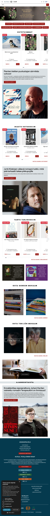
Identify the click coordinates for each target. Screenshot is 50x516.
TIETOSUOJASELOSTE (25, 450)
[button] (47, 1)
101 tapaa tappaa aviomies (31, 239)
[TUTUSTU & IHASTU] (25, 102)
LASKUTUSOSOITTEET (36, 492)
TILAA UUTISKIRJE (25, 466)
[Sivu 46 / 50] (41, 257)
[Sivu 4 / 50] (8, 257)
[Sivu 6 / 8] (26, 159)
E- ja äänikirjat (37, 27)
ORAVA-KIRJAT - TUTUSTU (25, 474)
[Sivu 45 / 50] (40, 257)
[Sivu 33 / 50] (31, 257)
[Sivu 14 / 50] (16, 257)
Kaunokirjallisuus (39, 24)
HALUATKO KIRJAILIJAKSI (36, 486)
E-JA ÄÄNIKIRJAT (25, 497)
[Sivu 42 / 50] (38, 257)
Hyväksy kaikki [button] (7, 509)
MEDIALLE (37, 490)
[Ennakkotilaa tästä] (25, 420)
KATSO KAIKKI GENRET (41, 317)
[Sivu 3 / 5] (25, 67)
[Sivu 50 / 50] (44, 257)
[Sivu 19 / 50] (20, 257)
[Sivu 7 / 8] (27, 159)
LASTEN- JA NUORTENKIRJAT (36, 302)
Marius (30, 52)
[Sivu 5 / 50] (9, 257)
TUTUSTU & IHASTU (9, 82)
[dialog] (11, 497)
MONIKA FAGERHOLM (13, 340)
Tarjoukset (29, 24)
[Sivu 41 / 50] (37, 257)
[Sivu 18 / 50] (19, 257)
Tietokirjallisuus (7, 27)
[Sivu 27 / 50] (26, 257)
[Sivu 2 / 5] (24, 67)
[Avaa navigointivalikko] (2, 2)
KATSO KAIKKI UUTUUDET (40, 161)
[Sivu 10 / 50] (13, 257)
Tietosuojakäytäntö (6, 496)
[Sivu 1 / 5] (23, 67)
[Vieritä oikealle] (47, 50)
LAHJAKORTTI (25, 501)
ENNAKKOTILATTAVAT (25, 499)
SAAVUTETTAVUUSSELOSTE (25, 448)
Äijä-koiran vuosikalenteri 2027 (11, 52)
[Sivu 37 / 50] (34, 257)
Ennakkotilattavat (18, 24)
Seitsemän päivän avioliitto (31, 146)
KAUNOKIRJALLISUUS (13, 302)
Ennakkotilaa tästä (10, 400)
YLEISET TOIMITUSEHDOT (25, 446)
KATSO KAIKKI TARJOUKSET (39, 259)
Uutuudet (8, 24)
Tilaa (18, 64)
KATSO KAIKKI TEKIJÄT (41, 355)
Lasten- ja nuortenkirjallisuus (22, 27)
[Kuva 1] (25, 13)
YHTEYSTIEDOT (25, 445)
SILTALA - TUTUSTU (25, 470)
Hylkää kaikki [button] (15, 509)
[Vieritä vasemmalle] (2, 50)
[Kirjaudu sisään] (41, 1)
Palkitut (45, 27)
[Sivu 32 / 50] (30, 257)
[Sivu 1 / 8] (22, 159)
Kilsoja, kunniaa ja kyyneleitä (11, 146)
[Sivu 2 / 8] (23, 159)
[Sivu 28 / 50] (27, 257)
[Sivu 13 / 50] (15, 257)
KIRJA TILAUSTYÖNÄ (36, 488)
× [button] (19, 481)
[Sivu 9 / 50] (12, 257)
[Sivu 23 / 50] (23, 257)
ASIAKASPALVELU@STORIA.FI (25, 453)
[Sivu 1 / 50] (6, 257)
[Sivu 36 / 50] (33, 257)
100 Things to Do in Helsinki (11, 239)
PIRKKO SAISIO (35, 340)
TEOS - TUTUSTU (25, 479)
